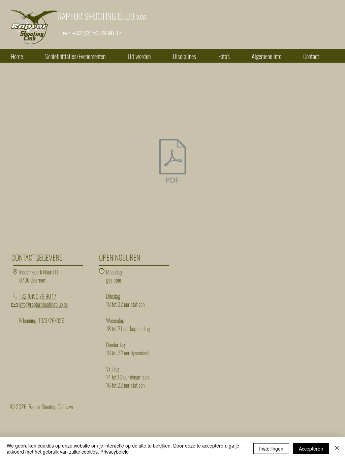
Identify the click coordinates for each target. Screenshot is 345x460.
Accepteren (311, 448)
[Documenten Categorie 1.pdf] (172, 161)
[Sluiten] (337, 448)
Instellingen (271, 448)
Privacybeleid (114, 451)
